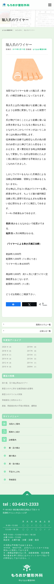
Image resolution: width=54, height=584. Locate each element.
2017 (29, 351)
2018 (4, 351)
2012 (4, 362)
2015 (29, 354)
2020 (4, 346)
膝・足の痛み (14, 447)
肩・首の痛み (14, 463)
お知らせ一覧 (45, 331)
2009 (29, 366)
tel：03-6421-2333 (21, 504)
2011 (29, 362)
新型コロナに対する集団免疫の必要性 (17, 388)
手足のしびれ (14, 471)
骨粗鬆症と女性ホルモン (12, 400)
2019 (29, 346)
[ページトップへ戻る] (27, 494)
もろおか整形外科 (40, 49)
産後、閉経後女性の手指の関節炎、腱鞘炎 (19, 405)
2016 (4, 354)
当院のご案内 (14, 424)
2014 (4, 358)
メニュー (49, 5)
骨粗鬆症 (12, 479)
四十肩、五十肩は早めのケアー (15, 383)
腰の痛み (12, 455)
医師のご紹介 (14, 432)
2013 (29, 358)
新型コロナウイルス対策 (12, 394)
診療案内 (12, 440)
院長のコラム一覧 (43, 324)
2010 (4, 366)
